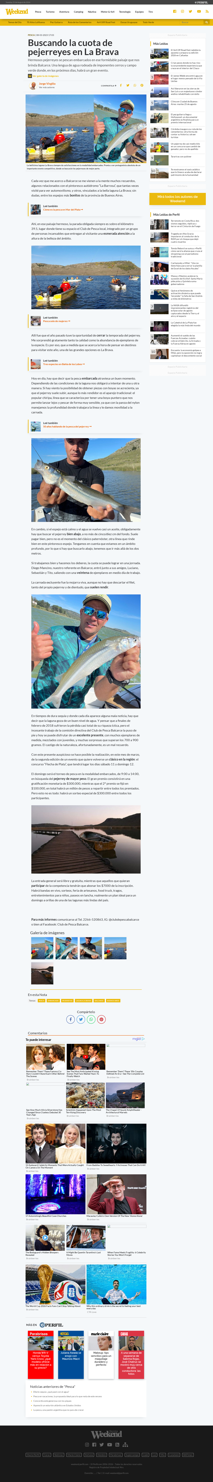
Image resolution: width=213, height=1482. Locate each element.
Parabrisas (115, 1454)
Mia (163, 1454)
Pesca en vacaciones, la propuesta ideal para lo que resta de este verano (67, 1396)
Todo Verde (148, 22)
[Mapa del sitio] (125, 1444)
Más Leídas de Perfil (166, 214)
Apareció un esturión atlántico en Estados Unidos (57, 1405)
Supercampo (132, 1454)
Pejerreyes (67, 1001)
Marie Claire (74, 1454)
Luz (154, 1454)
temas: (32, 1000)
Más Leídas (160, 43)
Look (145, 1454)
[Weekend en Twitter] (101, 1444)
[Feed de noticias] (117, 1444)
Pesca (41, 1001)
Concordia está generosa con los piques (52, 1401)
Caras (47, 1454)
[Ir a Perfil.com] (201, 2)
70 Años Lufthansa (36, 22)
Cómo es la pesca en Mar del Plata (61, 209)
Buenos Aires (113, 1001)
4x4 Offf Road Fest (106, 22)
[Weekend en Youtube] (109, 1444)
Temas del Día (14, 22)
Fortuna (89, 1454)
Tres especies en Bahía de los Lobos (62, 364)
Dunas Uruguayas (129, 22)
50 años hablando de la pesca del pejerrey (66, 426)
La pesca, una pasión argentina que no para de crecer (58, 1410)
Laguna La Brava (83, 1001)
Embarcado (53, 1001)
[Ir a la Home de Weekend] (106, 1434)
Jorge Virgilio (47, 83)
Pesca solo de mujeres (55, 321)
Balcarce (99, 1001)
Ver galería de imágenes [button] (45, 75)
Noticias (58, 1454)
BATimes (188, 1454)
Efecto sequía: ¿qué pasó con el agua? (51, 1391)
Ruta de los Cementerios (79, 22)
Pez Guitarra (56, 22)
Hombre (101, 1454)
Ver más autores (47, 87)
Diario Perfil (33, 1454)
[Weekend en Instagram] (87, 1444)
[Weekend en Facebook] (94, 1444)
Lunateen (174, 1454)
